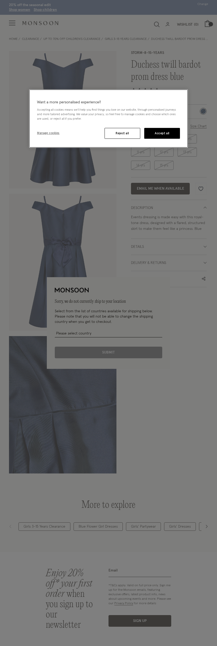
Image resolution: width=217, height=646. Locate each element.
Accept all (162, 133)
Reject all (122, 133)
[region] (108, 118)
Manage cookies (48, 133)
